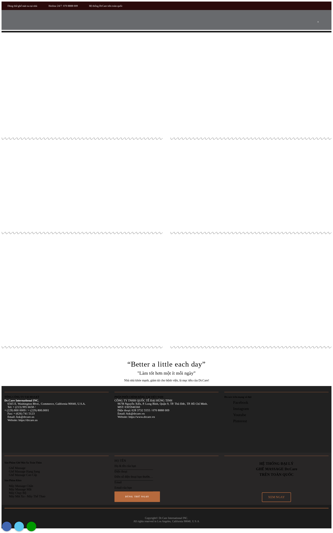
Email (118, 482)
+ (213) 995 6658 (24, 407)
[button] (276, 497)
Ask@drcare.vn (135, 413)
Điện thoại (120, 471)
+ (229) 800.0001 (38, 410)
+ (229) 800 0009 (15, 410)
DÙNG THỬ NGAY (137, 496)
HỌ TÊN (120, 460)
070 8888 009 (160, 410)
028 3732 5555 (141, 410)
